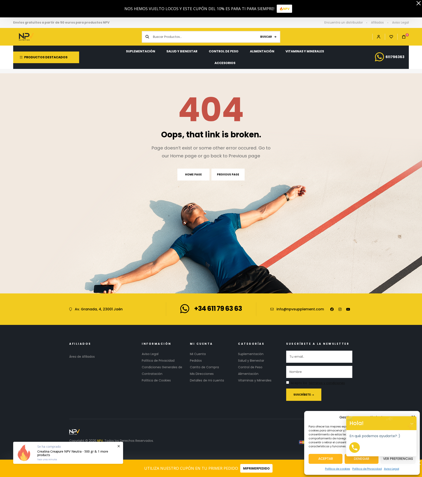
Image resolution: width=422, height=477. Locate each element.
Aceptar (325, 458)
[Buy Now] (68, 453)
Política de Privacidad (367, 469)
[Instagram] (340, 309)
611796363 (395, 56)
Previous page (228, 174)
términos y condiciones (327, 383)
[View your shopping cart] (402, 37)
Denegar (361, 458)
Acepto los (318, 383)
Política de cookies (337, 469)
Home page (193, 174)
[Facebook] (331, 309)
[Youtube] (348, 309)
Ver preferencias (398, 458)
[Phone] (354, 447)
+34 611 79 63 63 (218, 308)
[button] (412, 423)
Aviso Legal (391, 469)
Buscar (266, 37)
